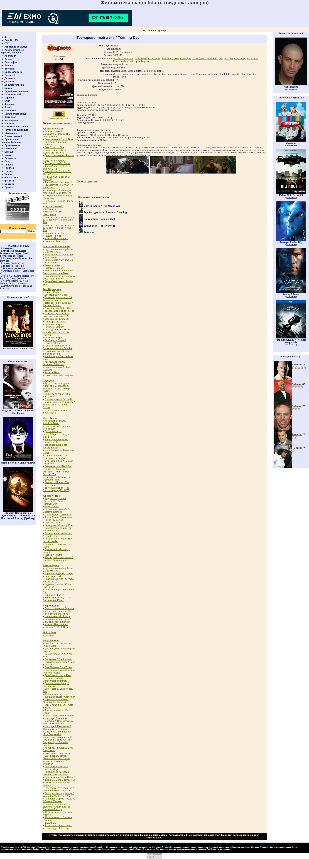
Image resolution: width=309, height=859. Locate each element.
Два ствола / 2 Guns (56, 150)
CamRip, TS (11, 40)
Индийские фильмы (16, 91)
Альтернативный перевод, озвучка (12, 51)
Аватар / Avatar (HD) (291, 243)
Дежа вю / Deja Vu (54, 152)
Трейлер (9, 168)
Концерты (10, 110)
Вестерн (9, 68)
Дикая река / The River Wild (99, 225)
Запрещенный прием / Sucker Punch (55, 441)
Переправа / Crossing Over (59, 525)
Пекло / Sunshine (54, 520)
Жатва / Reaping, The (56, 694)
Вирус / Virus (52, 506)
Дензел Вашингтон (53, 128)
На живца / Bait (53, 576)
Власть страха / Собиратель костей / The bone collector (56, 134)
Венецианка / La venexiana (18, 348)
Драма (8, 88)
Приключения (12, 145)
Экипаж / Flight (52, 241)
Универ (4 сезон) (11, 266)
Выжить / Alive (52, 265)
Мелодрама (11, 120)
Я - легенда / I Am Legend (58, 825)
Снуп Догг (48, 380)
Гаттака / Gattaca (54, 268)
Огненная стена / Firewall (58, 753)
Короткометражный (15, 113)
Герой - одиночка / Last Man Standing (105, 212)
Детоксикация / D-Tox (56, 294)
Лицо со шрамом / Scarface (59, 608)
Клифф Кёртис (51, 495)
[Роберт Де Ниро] (283, 443)
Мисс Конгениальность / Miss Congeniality (57, 733)
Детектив (9, 78)
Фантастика (11, 177)
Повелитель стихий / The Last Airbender (57, 540)
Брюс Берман (51, 640)
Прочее (8, 187)
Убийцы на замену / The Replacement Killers (56, 599)
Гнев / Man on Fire (54, 147)
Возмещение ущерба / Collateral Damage (56, 510)
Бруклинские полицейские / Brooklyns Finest (58, 250)
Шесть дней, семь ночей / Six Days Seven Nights (58, 558)
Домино (49, 635)
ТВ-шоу (8, 164)
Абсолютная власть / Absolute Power (55, 422)
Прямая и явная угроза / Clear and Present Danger (57, 620)
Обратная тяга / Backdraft (58, 466)
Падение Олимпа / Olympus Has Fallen (18, 412)
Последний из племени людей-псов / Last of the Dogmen (56, 332)
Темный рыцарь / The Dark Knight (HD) (291, 342)
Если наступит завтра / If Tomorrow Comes (57, 298)
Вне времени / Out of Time (59, 139)
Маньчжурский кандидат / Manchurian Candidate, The (57, 191)
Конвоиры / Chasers (55, 321)
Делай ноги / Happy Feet (58, 675)
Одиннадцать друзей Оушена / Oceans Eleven (56, 757)
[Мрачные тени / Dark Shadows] (18, 460)
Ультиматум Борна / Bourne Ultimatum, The (58, 478)
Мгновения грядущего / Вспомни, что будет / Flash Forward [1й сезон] (14, 253)
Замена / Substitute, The (58, 308)
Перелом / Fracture (55, 522)
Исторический (12, 94)
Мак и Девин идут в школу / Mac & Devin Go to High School (59, 405)
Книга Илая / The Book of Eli (60, 182)
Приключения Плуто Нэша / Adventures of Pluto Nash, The (59, 778)
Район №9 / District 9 (291, 196)
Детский (9, 81)
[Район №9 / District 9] (291, 193)
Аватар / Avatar (291, 295)
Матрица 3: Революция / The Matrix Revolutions (57, 727)
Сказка (8, 155)
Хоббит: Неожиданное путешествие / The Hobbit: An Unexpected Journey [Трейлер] (18, 516)
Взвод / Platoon (53, 292)
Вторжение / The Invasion (58, 659)
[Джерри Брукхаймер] (283, 429)
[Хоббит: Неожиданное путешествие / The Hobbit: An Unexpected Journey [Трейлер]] (18, 510)
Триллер (9, 171)
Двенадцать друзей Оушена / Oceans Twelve (59, 671)
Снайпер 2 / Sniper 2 (55, 340)
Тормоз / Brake (52, 343)
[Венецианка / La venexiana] (18, 346)
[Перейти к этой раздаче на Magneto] (59, 51)
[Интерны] (291, 141)
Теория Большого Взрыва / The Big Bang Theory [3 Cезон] (17, 277)
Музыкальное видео (16, 126)
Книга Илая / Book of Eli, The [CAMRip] (57, 167)
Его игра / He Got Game (57, 163)
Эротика (9, 184)
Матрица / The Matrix (56, 718)
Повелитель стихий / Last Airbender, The (57, 529)
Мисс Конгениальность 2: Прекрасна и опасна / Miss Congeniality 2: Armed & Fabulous (57, 741)
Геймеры (88, 232)
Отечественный (13, 136)
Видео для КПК (13, 72)
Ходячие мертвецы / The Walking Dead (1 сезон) (14, 282)
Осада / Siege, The (55, 233)
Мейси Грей (49, 632)
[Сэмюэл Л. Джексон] (283, 401)
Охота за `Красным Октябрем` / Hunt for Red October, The (56, 472)
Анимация (10, 56)
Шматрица (50, 822)
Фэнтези (9, 180)
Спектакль (10, 158)
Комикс (8, 107)
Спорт (7, 161)
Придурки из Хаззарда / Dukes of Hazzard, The (56, 773)
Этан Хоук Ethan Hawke (56, 246)
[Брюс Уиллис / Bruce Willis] (283, 379)
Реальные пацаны (12, 268)
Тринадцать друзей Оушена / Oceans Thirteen (59, 800)
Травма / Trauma (53, 554)
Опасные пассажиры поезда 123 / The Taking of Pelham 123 (59, 228)
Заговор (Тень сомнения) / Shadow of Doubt (58, 304)
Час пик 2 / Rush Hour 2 (57, 627)
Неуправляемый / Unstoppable (53, 207)
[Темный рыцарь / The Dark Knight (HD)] (291, 337)
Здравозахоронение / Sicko (59, 311)
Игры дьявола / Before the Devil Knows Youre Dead (58, 272)
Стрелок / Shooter (54, 595)
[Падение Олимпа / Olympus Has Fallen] (18, 408)
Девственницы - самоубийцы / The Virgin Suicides (56, 434)
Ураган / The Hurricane (56, 238)
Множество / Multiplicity (57, 616)
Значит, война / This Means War (101, 206)
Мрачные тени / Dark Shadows (18, 462)
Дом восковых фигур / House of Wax (56, 684)
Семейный (10, 148)
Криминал (10, 117)
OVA (6, 43)
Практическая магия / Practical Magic (55, 768)
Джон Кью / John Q (55, 160)
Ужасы (8, 174)
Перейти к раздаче (87, 181)
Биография (10, 62)
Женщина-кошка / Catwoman (60, 696)
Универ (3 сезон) (11, 263)
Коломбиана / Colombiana (58, 514)
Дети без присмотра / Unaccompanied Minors (55, 679)
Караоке (9, 97)
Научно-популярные (16, 129)
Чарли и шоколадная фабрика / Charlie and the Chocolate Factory (56, 807)
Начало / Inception (54, 324)
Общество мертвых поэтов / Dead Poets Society (59, 277)
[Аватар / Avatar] (291, 292)
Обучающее (11, 133)
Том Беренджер (52, 289)
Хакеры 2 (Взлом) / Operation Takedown (54, 363)
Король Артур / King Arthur (59, 573)
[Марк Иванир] (291, 84)
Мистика (9, 123)
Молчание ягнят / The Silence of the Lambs (55, 457)
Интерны (8, 248)
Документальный (14, 84)
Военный (9, 75)
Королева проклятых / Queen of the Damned (55, 701)
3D (5, 37)
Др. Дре (228, 58)
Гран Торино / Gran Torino (58, 667)
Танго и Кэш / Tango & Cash (99, 219)
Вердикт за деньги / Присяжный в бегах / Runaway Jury (54, 501)
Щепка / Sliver (52, 372)
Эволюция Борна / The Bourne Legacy (56, 483)
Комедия (9, 104)
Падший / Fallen (53, 235)
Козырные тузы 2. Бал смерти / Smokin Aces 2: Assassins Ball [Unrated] (56, 316)
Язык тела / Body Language (59, 375)
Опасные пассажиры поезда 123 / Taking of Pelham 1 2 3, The (59, 220)
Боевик (8, 65)
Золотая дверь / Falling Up (59, 399)
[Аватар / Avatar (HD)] (291, 240)
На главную (149, 30)
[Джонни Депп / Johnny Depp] (283, 467)
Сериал (8, 151)
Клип (7, 101)
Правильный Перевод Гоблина (11, 140)
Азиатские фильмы (15, 46)
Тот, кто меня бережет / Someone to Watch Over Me (57, 347)
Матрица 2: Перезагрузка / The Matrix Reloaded (58, 722)
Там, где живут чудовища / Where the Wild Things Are (58, 789)
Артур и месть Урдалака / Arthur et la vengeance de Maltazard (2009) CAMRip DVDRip (57, 387)
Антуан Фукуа (51, 565)
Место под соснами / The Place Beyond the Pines (57, 612)
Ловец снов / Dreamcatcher (59, 715)
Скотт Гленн (50, 418)
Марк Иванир (291, 87)
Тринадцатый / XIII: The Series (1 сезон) (56, 352)
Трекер (162, 30)
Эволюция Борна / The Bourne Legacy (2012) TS (56, 489)
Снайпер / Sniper (53, 337)
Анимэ (8, 59)
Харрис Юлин (51, 605)
